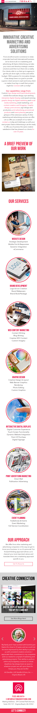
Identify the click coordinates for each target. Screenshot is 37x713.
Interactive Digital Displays (18, 426)
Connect (17, 86)
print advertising (18, 110)
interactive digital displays (11, 98)
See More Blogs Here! (18, 618)
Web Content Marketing (18, 330)
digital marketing (21, 100)
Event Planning (18, 518)
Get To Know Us (18, 564)
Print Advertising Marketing (18, 476)
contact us (6, 122)
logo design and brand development (21, 93)
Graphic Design (18, 377)
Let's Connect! (18, 711)
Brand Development (18, 285)
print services (15, 108)
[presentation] (2, 638)
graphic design (7, 100)
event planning (20, 112)
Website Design (18, 238)
